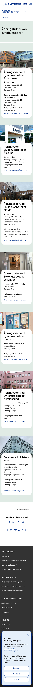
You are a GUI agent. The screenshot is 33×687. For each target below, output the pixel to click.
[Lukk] (27, 634)
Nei (22, 522)
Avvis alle (16, 674)
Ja (13, 522)
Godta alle (16, 668)
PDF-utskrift (18, 530)
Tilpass (16, 679)
